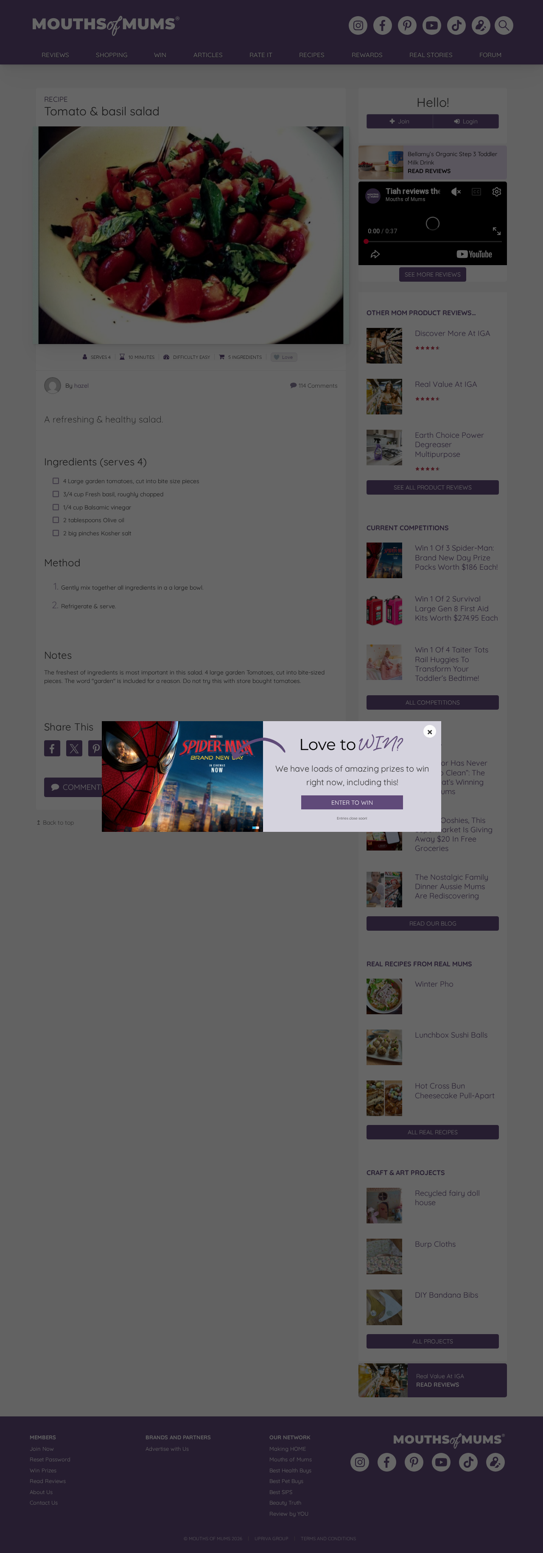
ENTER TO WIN (352, 802)
